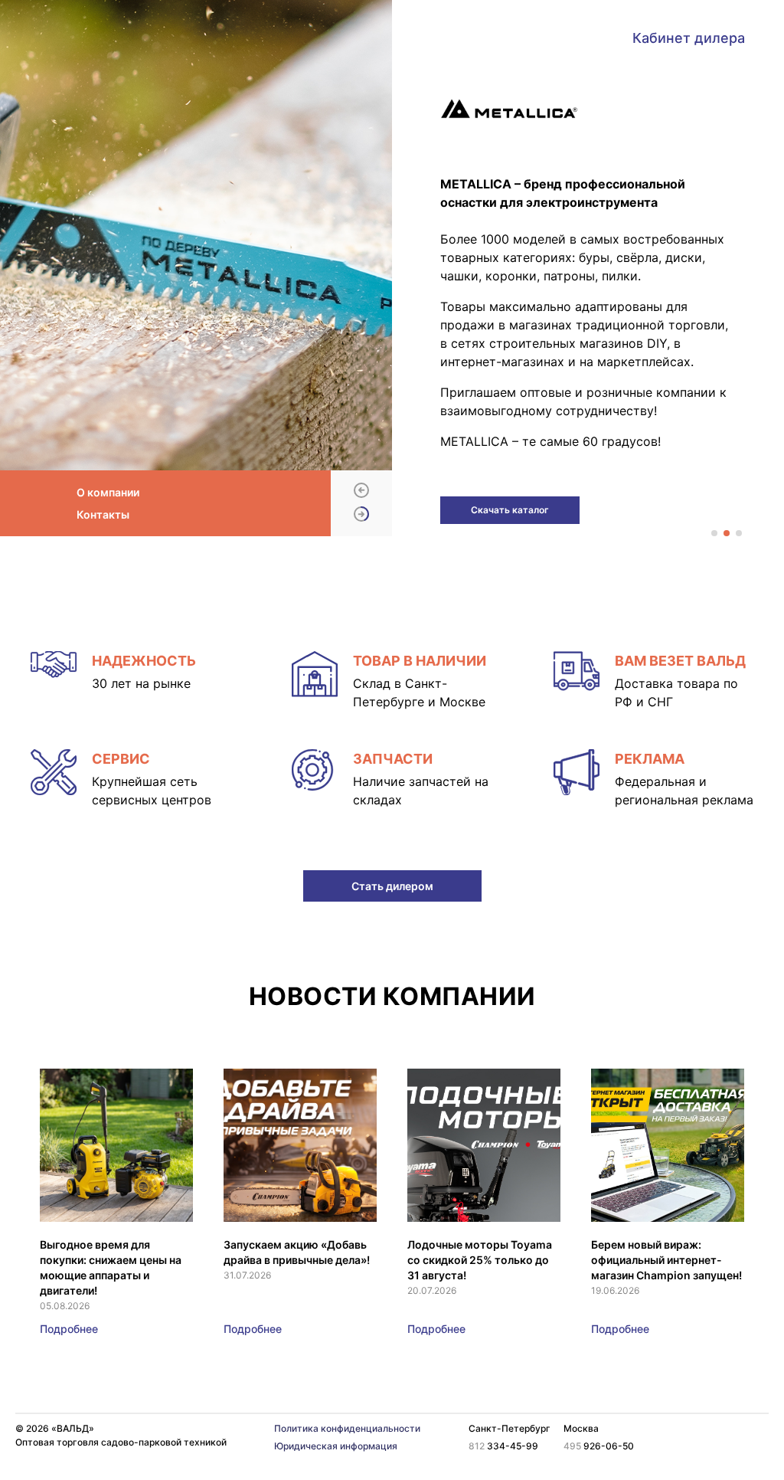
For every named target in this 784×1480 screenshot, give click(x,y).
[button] (361, 491)
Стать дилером (392, 885)
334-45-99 (503, 1446)
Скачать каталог (510, 510)
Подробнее (69, 1328)
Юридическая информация (335, 1446)
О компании (108, 492)
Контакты (103, 514)
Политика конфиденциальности (347, 1428)
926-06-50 (599, 1446)
